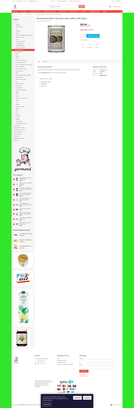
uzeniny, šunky (18, 121)
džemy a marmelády (20, 41)
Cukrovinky (16, 136)
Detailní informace (84, 40)
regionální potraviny (20, 106)
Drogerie (16, 140)
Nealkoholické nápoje (19, 138)
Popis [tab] (39, 61)
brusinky (17, 33)
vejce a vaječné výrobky (21, 123)
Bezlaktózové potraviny (19, 130)
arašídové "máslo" (20, 37)
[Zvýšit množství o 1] (85, 35)
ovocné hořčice (19, 88)
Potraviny (16, 22)
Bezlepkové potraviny (19, 128)
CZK (112, 1)
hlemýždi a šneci (19, 50)
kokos (16, 58)
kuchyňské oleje (19, 71)
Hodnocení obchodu (75, 1)
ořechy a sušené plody (20, 90)
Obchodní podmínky (61, 1)
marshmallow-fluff (20, 46)
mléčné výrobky (19, 77)
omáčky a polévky (19, 83)
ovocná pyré (18, 85)
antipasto (17, 25)
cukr (17, 102)
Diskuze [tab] (45, 61)
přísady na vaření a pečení (21, 98)
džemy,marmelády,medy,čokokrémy (24, 35)
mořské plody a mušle (20, 79)
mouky (17, 100)
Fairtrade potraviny (18, 132)
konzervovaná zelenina (20, 60)
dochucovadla (18, 52)
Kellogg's (18, 31)
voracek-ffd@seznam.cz (42, 359)
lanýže (17, 73)
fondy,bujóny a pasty (20, 48)
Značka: (43, 21)
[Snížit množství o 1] (85, 37)
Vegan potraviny (18, 134)
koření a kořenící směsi (20, 69)
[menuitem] (15, 11)
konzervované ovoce (20, 62)
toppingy (17, 119)
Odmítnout (77, 398)
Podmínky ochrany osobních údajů (65, 364)
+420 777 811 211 (41, 363)
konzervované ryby (20, 67)
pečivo (17, 94)
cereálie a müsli (19, 27)
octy (16, 81)
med (17, 39)
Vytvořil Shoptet (117, 405)
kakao (16, 54)
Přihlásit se (84, 371)
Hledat (82, 6)
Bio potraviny (17, 125)
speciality (17, 115)
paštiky (17, 92)
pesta (16, 96)
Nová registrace (83, 374)
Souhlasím (87, 398)
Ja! (16, 29)
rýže (16, 111)
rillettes (17, 109)
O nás (52, 1)
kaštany (17, 56)
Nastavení (47, 404)
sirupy (16, 113)
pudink (17, 104)
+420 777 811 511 (41, 361)
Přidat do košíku (94, 35)
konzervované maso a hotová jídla (23, 64)
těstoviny (17, 117)
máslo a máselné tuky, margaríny (23, 75)
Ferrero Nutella (19, 43)
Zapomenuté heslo (83, 376)
